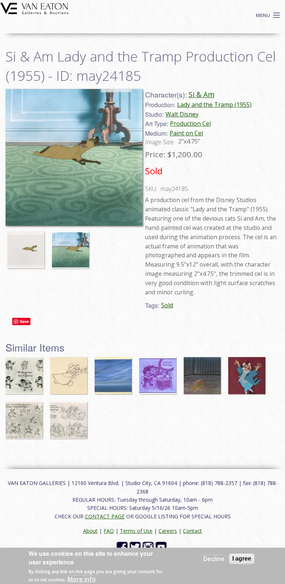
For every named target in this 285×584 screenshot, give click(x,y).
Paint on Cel (186, 133)
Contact (192, 530)
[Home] (34, 8)
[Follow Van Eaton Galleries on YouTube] (161, 546)
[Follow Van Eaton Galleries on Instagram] (148, 546)
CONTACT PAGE (105, 516)
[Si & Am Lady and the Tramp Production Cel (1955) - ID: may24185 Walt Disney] (74, 156)
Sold (167, 305)
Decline (214, 559)
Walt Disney (182, 114)
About (90, 530)
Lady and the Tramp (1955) (214, 104)
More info (82, 579)
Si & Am (201, 94)
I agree (241, 558)
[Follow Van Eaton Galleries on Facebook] (123, 546)
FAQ (109, 530)
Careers (167, 530)
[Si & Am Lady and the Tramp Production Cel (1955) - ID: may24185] (28, 246)
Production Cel (190, 123)
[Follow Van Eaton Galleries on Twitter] (136, 546)
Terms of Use (136, 530)
